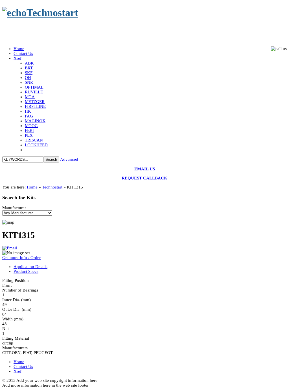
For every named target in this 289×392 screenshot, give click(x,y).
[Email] (9, 248)
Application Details (30, 266)
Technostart (52, 187)
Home (32, 187)
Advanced (69, 159)
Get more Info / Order (21, 257)
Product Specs (26, 271)
